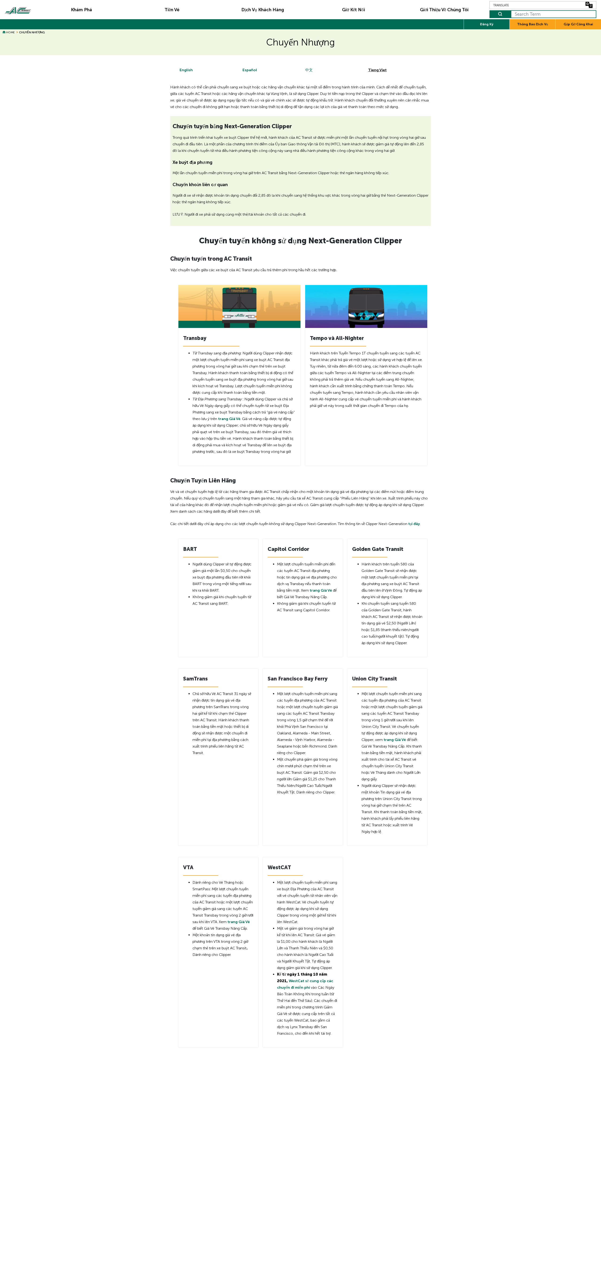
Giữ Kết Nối (353, 9)
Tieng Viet (377, 70)
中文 (309, 70)
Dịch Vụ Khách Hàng (262, 9)
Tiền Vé (172, 9)
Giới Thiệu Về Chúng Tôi (444, 9)
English (186, 70)
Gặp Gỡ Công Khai (578, 24)
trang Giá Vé (229, 419)
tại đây (414, 524)
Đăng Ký (486, 24)
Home (10, 32)
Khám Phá (81, 9)
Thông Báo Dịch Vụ (532, 24)
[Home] (18, 9)
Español (250, 70)
